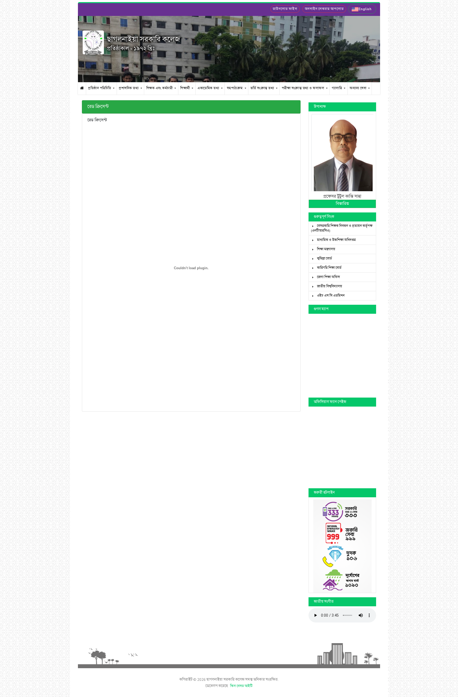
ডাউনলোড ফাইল (285, 9)
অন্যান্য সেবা (358, 88)
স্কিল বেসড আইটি (241, 686)
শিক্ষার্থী (185, 88)
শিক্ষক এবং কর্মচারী (160, 88)
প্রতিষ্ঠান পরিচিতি (100, 88)
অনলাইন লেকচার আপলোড (324, 9)
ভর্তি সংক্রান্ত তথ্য (262, 88)
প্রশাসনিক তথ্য (129, 88)
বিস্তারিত (342, 203)
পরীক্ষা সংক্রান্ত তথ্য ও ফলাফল (303, 88)
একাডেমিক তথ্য (208, 88)
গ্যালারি (337, 88)
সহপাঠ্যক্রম (235, 88)
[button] (362, 9)
